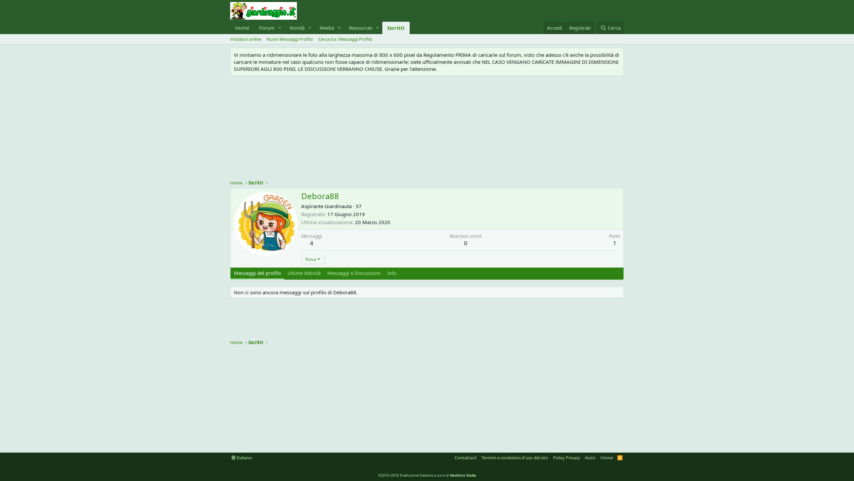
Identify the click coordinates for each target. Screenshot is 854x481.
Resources (360, 27)
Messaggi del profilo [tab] (257, 273)
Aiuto (590, 458)
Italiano (244, 458)
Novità (297, 27)
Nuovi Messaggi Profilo (290, 39)
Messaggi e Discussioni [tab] (354, 273)
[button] (280, 28)
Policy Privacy (566, 458)
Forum (267, 27)
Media (327, 27)
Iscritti (396, 27)
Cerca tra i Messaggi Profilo (345, 39)
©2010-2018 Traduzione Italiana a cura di (427, 475)
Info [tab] (392, 273)
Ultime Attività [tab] (304, 273)
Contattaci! (466, 458)
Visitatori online (245, 39)
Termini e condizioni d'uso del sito (514, 458)
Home (242, 27)
